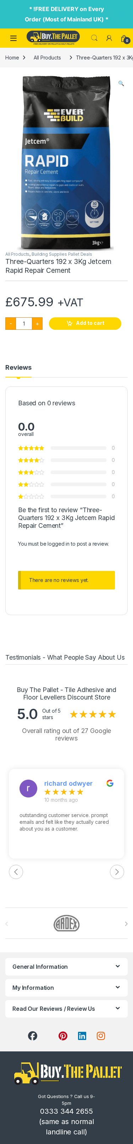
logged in (59, 544)
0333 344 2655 (66, 1111)
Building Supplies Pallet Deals (62, 254)
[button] (121, 83)
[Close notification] (121, 14)
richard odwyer (68, 783)
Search (94, 38)
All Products (47, 57)
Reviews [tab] (18, 367)
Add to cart (90, 323)
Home (12, 57)
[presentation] (126, 923)
